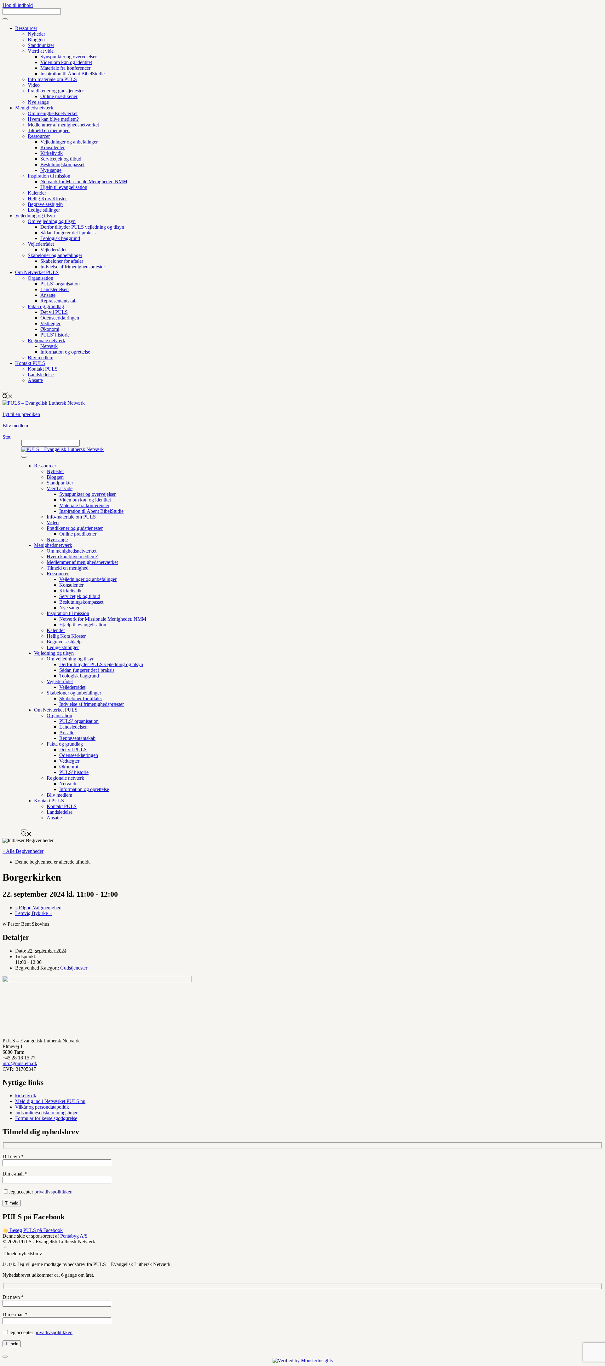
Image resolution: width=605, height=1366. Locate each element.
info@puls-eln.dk (20, 1063)
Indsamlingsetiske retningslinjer (46, 1112)
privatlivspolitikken (53, 1191)
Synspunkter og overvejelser (68, 56)
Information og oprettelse (65, 352)
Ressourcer (26, 28)
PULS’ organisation (60, 283)
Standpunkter (41, 45)
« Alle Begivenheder (23, 851)
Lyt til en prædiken (21, 414)
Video (34, 85)
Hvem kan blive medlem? (53, 119)
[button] (5, 1248)
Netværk (49, 346)
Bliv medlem (40, 357)
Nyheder (36, 34)
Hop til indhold (18, 5)
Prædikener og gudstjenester (56, 90)
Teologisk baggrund (60, 238)
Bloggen (36, 39)
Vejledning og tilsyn (35, 215)
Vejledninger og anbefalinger (69, 141)
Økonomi (49, 329)
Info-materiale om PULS (52, 79)
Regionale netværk (46, 340)
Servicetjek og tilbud (60, 158)
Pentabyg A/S (74, 1236)
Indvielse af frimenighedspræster (72, 266)
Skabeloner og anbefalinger (55, 255)
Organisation (40, 278)
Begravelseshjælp (45, 204)
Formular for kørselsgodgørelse (46, 1118)
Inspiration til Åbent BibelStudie (72, 73)
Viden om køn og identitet (66, 62)
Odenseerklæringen (59, 317)
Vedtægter (50, 323)
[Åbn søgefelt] (8, 397)
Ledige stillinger (44, 210)
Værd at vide (41, 51)
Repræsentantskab (58, 300)
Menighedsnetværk (34, 107)
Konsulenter (52, 147)
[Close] (5, 393)
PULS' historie (55, 334)
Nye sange (38, 102)
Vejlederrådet (41, 244)
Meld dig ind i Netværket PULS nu (50, 1101)
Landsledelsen (54, 289)
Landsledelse (41, 374)
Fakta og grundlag (46, 306)
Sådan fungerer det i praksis (67, 232)
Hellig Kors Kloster (47, 198)
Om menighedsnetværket (53, 113)
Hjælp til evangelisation (63, 187)
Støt (6, 437)
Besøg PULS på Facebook (35, 1230)
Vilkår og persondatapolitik (42, 1107)
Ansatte (47, 295)
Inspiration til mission (49, 176)
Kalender (37, 193)
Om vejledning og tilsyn (52, 221)
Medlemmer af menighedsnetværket (63, 124)
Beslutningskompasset (62, 164)
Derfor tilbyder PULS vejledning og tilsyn (82, 227)
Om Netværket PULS (37, 272)
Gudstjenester (73, 967)
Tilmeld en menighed (49, 130)
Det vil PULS (54, 312)
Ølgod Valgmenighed (38, 907)
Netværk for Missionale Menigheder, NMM (83, 181)
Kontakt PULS (30, 363)
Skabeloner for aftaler (61, 261)
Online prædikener (59, 96)
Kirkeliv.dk (51, 153)
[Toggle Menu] (5, 19)
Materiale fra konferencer (65, 68)
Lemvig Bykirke (33, 913)
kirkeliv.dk (25, 1095)
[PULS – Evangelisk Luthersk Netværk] (62, 449)
